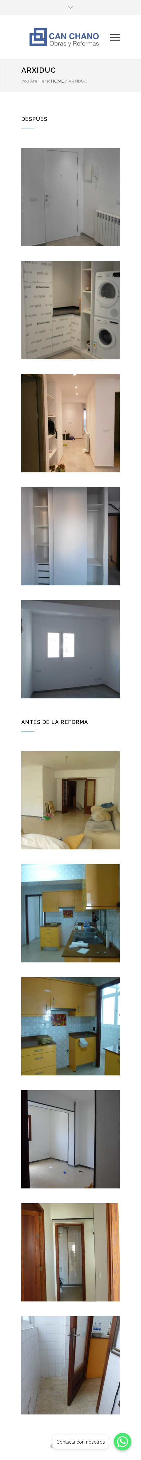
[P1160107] (70, 1365)
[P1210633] (70, 423)
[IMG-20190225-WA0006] (70, 197)
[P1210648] (70, 649)
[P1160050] (70, 913)
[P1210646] (70, 536)
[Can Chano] (65, 37)
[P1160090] (70, 1252)
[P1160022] (70, 800)
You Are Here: (35, 81)
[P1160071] (70, 1139)
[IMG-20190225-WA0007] (70, 310)
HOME (57, 81)
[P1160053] (70, 1026)
